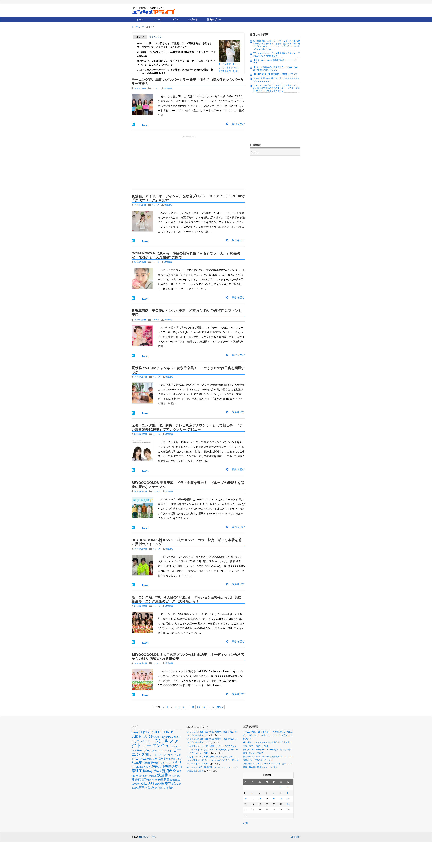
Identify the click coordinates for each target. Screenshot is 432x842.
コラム (175, 19)
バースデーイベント (163, 751)
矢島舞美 (163, 779)
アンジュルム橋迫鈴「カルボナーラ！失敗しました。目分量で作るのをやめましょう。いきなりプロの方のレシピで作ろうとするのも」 (276, 88)
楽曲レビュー (214, 19)
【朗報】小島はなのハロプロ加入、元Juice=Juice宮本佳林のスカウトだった (276, 68)
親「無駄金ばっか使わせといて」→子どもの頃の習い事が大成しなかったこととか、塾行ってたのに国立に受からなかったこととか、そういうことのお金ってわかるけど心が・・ (276, 45)
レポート (193, 19)
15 (281, 798)
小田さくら (142, 767)
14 (274, 798)
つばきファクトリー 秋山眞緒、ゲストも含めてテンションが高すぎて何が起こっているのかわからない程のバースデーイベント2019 (212, 749)
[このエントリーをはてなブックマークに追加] (133, 125)
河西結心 (153, 776)
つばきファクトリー (155, 743)
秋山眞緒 (147, 783)
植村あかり (144, 776)
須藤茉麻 (168, 787)
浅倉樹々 (164, 775)
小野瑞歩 (154, 767)
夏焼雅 (154, 762)
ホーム (139, 19)
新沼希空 (168, 771)
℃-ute (174, 736)
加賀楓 (146, 763)
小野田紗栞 (170, 767)
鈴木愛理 (159, 787)
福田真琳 (136, 783)
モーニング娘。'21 (162, 755)
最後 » (220, 707)
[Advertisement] (188, 162)
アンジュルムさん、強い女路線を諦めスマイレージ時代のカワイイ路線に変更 (276, 54)
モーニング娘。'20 (147, 759)
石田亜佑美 (175, 780)
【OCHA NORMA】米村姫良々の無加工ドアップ (275, 74)
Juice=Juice (142, 736)
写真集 (137, 762)
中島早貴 (161, 758)
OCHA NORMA (162, 736)
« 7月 (245, 823)
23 (288, 804)
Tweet (145, 124)
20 (198, 707)
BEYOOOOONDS (160, 732)
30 (204, 707)
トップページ (138, 27)
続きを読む (238, 123)
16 (288, 798)
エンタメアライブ (147, 837)
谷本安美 (171, 783)
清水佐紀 (176, 776)
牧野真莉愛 (152, 780)
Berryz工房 (139, 732)
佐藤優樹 (170, 758)
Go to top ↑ (295, 837)
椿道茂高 (168, 88)
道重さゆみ (146, 787)
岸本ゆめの (152, 771)
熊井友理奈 (139, 779)
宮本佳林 (164, 762)
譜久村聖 (159, 783)
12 (260, 798)
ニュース (157, 19)
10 (193, 707)
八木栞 (179, 759)
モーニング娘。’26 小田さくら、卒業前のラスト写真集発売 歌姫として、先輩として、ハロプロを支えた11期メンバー (229, 68)
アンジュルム (165, 745)
